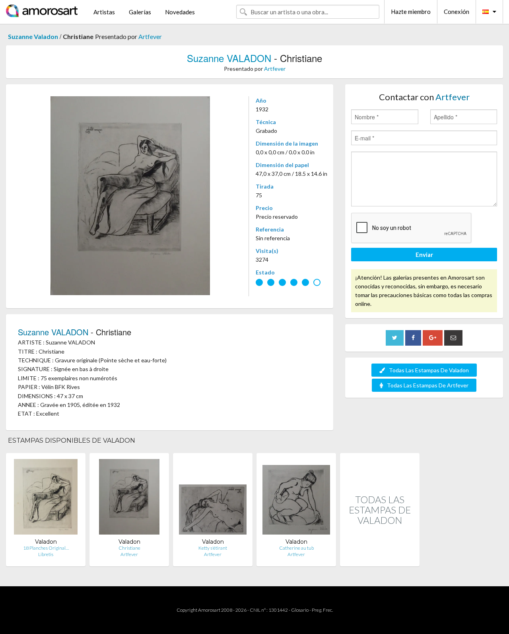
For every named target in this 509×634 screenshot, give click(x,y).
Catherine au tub (296, 548)
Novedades (180, 12)
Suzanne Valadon (33, 36)
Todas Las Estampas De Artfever (427, 385)
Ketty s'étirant (212, 548)
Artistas (104, 12)
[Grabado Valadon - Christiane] (129, 498)
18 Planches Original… (46, 548)
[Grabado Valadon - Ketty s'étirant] (213, 498)
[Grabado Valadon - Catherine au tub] (296, 498)
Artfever (150, 36)
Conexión (456, 11)
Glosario (300, 610)
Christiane (129, 548)
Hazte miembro (411, 11)
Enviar (424, 254)
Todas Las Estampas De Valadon (429, 370)
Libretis (45, 554)
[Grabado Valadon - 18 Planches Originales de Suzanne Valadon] (46, 498)
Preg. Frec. (322, 610)
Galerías (140, 12)
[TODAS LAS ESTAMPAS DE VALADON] (380, 557)
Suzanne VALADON (229, 58)
